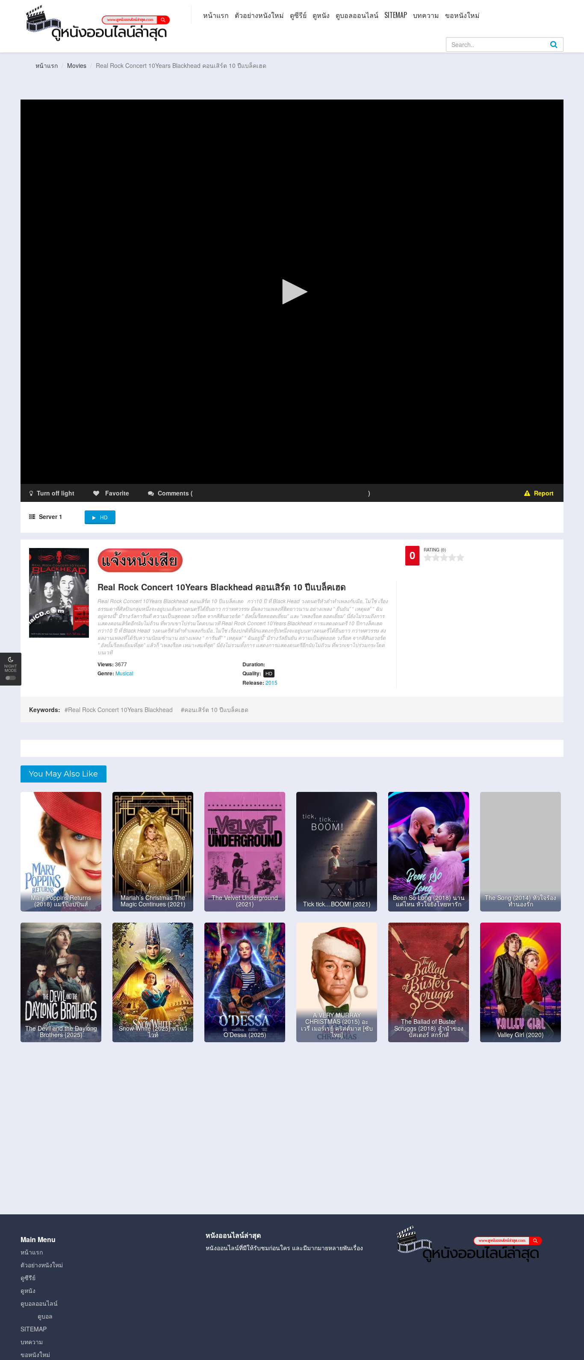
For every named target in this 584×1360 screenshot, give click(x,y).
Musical (124, 673)
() (245, 493)
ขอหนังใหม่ (462, 15)
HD (104, 517)
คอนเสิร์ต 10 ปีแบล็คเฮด (216, 709)
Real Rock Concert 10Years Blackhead (120, 709)
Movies (76, 65)
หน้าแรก (216, 15)
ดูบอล (45, 1316)
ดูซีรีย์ (298, 15)
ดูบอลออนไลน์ (357, 15)
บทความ (426, 15)
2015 (271, 682)
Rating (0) (435, 550)
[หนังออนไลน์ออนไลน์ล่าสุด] (100, 22)
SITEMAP (395, 15)
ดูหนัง (321, 15)
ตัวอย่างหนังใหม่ (259, 15)
